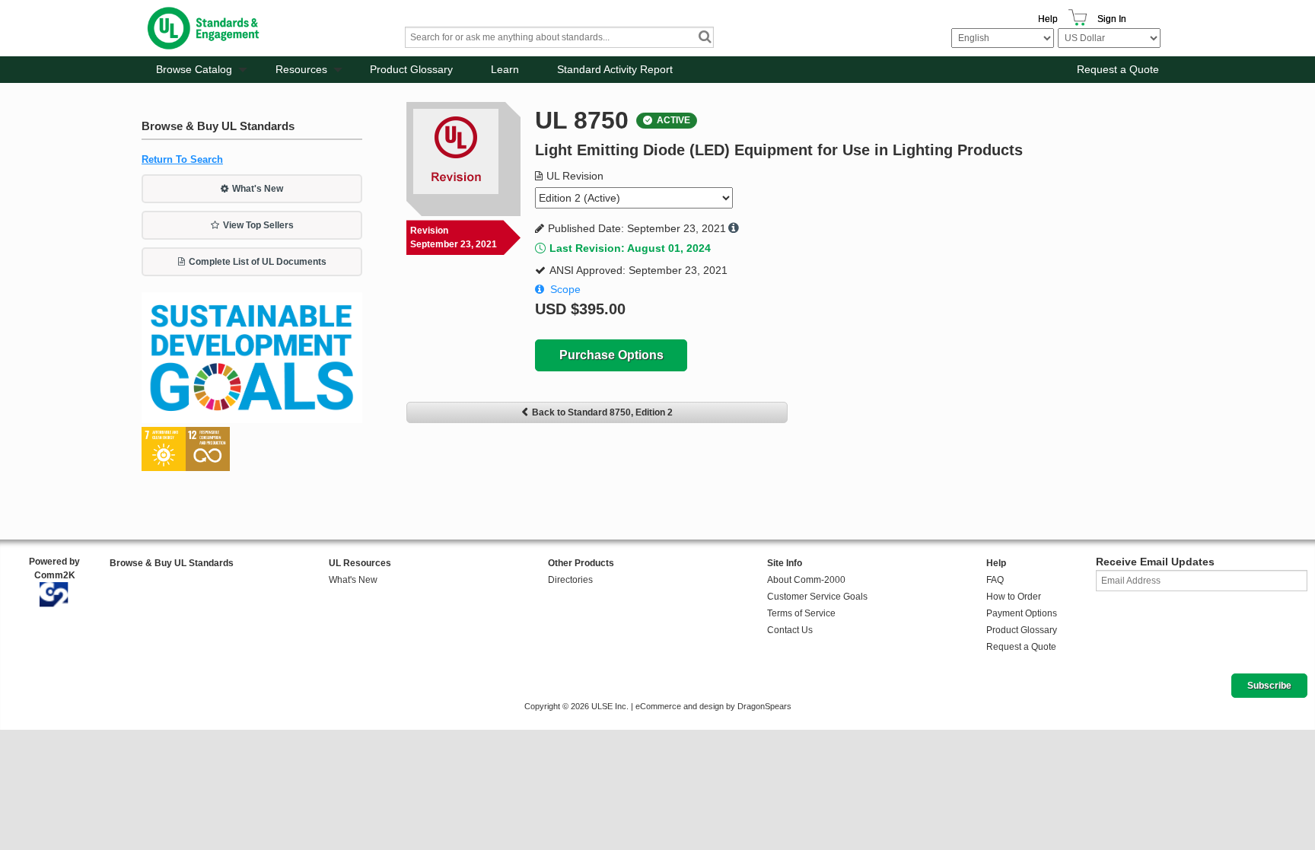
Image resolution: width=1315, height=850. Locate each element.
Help (1048, 19)
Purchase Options (611, 355)
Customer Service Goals (817, 596)
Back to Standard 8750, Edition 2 (602, 412)
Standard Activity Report (615, 69)
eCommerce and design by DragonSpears (713, 706)
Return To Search (182, 159)
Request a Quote (1118, 69)
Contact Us (790, 630)
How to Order (1013, 596)
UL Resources (360, 563)
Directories (570, 580)
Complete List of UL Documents (257, 261)
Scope (565, 289)
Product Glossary (411, 69)
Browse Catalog (194, 69)
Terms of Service (801, 613)
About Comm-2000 (806, 580)
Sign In (1111, 19)
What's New (257, 188)
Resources (301, 69)
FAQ (995, 580)
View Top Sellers (258, 225)
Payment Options (1021, 613)
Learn (505, 69)
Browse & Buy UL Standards (172, 563)
